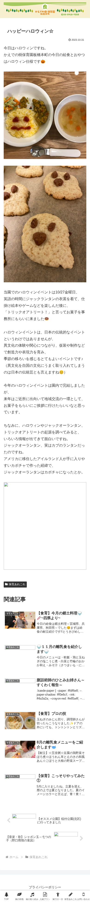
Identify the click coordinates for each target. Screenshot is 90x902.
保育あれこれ (17, 584)
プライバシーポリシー (45, 887)
